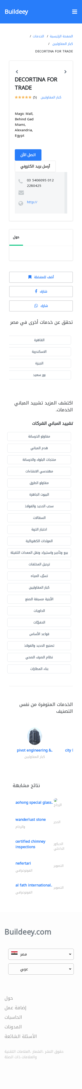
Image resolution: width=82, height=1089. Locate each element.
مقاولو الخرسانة (39, 436)
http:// (32, 202)
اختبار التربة (39, 529)
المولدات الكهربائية (39, 541)
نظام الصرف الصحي (39, 657)
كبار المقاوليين (62, 44)
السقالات (39, 518)
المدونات (13, 1026)
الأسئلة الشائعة (21, 1036)
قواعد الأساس (39, 634)
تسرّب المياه (39, 576)
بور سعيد (39, 375)
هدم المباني (39, 448)
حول (9, 998)
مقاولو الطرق (39, 483)
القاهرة (39, 340)
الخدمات (38, 36)
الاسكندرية (39, 352)
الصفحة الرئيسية (61, 36)
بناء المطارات (39, 669)
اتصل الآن (28, 154)
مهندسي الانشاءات (39, 471)
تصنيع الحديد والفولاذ (39, 646)
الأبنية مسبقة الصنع (39, 599)
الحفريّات (39, 622)
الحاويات (39, 611)
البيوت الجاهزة (39, 495)
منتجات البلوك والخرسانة (39, 460)
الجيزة (39, 363)
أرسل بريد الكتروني (35, 166)
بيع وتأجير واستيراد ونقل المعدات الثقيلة (39, 553)
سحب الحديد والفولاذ (39, 506)
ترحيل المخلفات (39, 564)
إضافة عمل (15, 1007)
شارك (43, 291)
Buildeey (16, 11)
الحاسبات (13, 1017)
